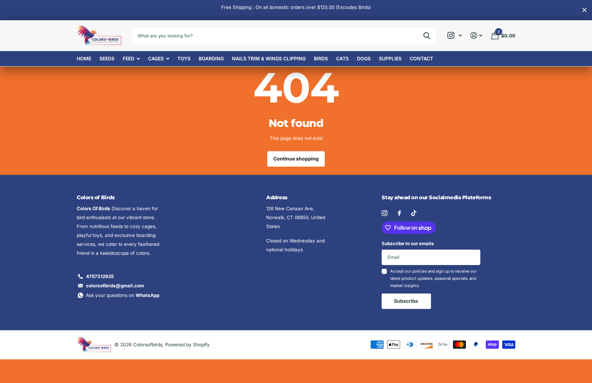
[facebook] (399, 213)
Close (584, 10)
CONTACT (421, 58)
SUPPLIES (390, 58)
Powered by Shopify (187, 344)
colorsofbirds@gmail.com (115, 285)
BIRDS (321, 58)
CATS (342, 58)
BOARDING (211, 58)
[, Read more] (454, 35)
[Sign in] (476, 35)
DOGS (364, 58)
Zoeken (426, 36)
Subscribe (406, 301)
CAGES (156, 58)
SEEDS (106, 58)
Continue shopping (296, 158)
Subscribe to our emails (408, 243)
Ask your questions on (122, 295)
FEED (128, 58)
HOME (84, 58)
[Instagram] (384, 213)
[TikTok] (413, 213)
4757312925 (100, 276)
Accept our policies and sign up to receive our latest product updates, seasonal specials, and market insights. (433, 278)
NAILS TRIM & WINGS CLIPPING (269, 58)
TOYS (183, 58)
